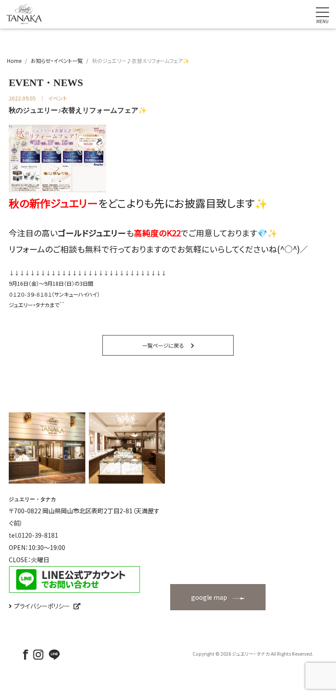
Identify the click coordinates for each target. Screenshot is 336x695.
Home (14, 60)
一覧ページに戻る (163, 345)
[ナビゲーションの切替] (322, 14)
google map (209, 597)
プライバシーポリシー (42, 606)
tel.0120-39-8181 (33, 535)
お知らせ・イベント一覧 (57, 60)
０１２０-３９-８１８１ (30, 294)
